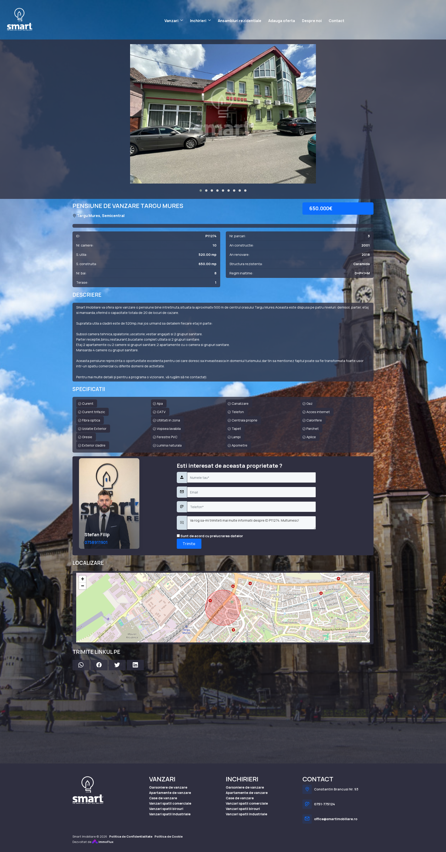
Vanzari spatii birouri (166, 808)
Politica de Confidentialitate (130, 836)
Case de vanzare (163, 798)
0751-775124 (324, 804)
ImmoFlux (105, 842)
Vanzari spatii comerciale (170, 803)
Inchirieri (198, 20)
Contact (336, 20)
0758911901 (96, 542)
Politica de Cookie (168, 836)
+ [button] (82, 579)
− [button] (82, 586)
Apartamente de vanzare (170, 792)
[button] (200, 190)
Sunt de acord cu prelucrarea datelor (211, 536)
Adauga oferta (281, 20)
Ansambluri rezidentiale (239, 20)
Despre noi (312, 20)
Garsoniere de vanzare (168, 787)
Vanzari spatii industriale (169, 814)
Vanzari (171, 20)
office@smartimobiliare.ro (335, 819)
